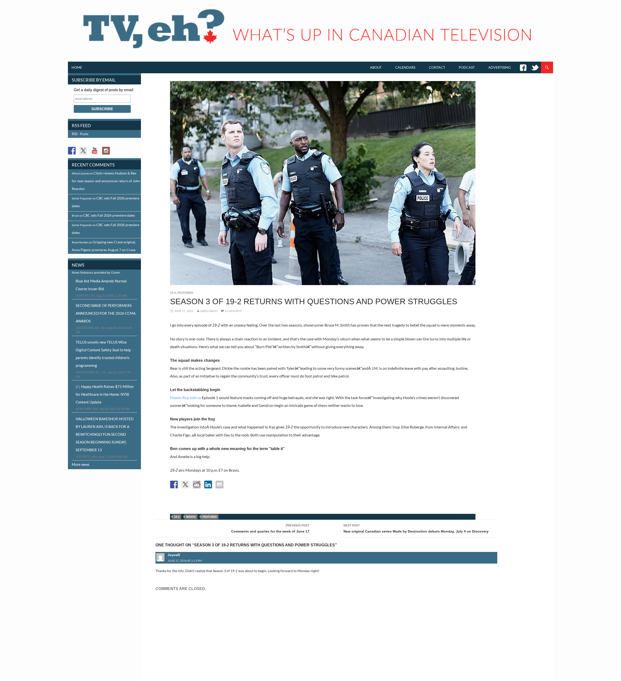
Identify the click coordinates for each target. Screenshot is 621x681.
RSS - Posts (80, 134)
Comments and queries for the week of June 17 (270, 528)
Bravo (191, 516)
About (376, 67)
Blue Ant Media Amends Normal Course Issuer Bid (101, 285)
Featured (185, 293)
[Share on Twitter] (185, 484)
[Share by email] (219, 484)
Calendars (405, 67)
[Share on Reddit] (197, 484)
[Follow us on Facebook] (72, 151)
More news (81, 464)
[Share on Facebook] (174, 484)
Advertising (499, 67)
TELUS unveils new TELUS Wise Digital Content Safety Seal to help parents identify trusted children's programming (103, 354)
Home (77, 67)
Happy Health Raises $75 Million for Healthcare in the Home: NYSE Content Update (105, 394)
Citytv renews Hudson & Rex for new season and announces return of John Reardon (106, 181)
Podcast (467, 67)
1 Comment (233, 311)
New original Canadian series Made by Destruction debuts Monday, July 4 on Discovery (416, 528)
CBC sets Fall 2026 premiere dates (109, 215)
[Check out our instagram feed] (106, 151)
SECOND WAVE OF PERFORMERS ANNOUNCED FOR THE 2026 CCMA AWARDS (106, 313)
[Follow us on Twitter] (83, 151)
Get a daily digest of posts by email (103, 90)
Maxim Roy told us (185, 397)
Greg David (209, 311)
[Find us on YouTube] (94, 151)
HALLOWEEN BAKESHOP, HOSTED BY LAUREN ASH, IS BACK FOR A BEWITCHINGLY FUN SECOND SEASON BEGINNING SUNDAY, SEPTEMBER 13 (104, 434)
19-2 (173, 293)
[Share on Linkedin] (208, 484)
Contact (437, 67)
